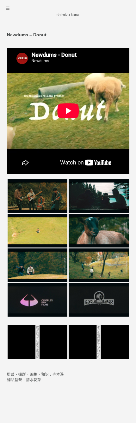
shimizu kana (68, 15)
